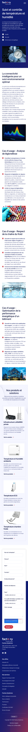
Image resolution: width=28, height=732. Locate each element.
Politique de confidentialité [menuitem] (14, 725)
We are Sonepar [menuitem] (6, 710)
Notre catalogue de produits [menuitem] (9, 696)
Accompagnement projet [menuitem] (8, 680)
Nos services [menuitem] (6, 674)
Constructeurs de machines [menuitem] (9, 670)
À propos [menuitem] (4, 704)
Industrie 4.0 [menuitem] (5, 662)
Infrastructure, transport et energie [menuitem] (10, 668)
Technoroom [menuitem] (5, 701)
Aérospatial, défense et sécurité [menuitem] (10, 665)
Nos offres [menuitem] (5, 659)
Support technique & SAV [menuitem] (8, 678)
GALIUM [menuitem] (4, 689)
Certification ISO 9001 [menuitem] (7, 707)
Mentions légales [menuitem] (14, 723)
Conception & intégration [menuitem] (8, 686)
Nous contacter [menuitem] (6, 699)
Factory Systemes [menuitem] (7, 693)
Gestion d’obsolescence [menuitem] (8, 683)
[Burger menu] (25, 3)
